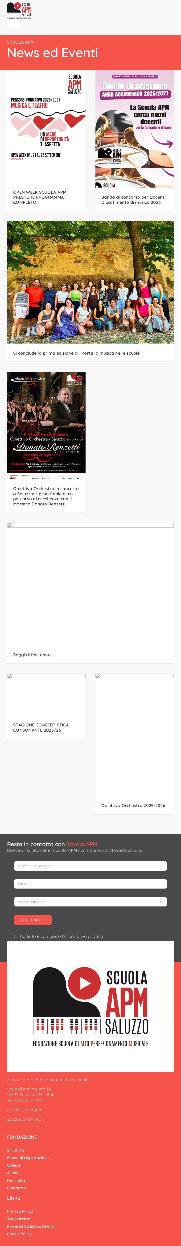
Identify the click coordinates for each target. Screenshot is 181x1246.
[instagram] (16, 1128)
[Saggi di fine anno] (90, 593)
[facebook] (8, 1128)
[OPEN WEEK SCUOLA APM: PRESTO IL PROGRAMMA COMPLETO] (46, 140)
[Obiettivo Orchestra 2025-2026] (134, 744)
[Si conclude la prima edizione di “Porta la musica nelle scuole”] (90, 291)
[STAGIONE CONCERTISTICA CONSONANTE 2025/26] (46, 706)
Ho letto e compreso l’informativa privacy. (61, 936)
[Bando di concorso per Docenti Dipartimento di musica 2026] (134, 140)
